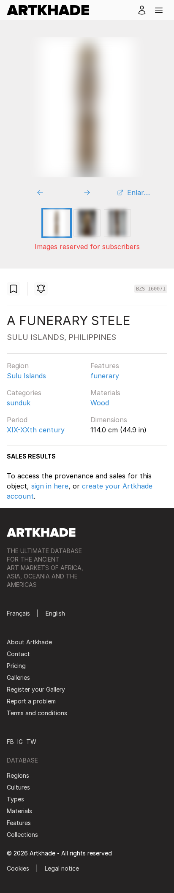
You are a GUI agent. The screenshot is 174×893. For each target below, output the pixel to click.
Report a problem (31, 701)
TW (31, 741)
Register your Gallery (36, 689)
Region (18, 365)
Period (17, 419)
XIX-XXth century (36, 430)
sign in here (49, 486)
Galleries (18, 677)
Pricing (16, 665)
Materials (105, 392)
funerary (104, 376)
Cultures (18, 787)
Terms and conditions (37, 713)
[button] (158, 10)
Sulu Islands (26, 376)
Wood (99, 403)
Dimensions (108, 419)
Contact (18, 653)
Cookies (18, 868)
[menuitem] (51, 10)
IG (20, 741)
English (55, 613)
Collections (22, 834)
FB (10, 741)
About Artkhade (29, 642)
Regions (18, 775)
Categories (24, 392)
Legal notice (62, 868)
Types (15, 799)
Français (18, 613)
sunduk (18, 403)
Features (104, 365)
